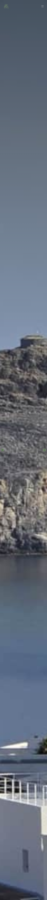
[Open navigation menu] (42, 6)
